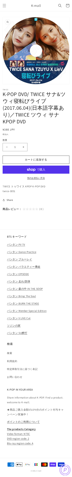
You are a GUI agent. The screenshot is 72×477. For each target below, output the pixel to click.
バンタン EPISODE (18, 274)
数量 (5, 140)
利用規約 (12, 361)
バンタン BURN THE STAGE (23, 303)
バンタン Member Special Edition (26, 310)
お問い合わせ (14, 377)
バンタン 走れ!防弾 (18, 281)
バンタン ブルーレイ (19, 259)
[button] (4, 5)
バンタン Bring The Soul (21, 296)
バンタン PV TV (16, 244)
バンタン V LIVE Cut (19, 318)
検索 (9, 353)
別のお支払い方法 (36, 178)
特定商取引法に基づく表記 (22, 369)
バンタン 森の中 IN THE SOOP (25, 288)
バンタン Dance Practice (21, 252)
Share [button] (10, 200)
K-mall (39, 471)
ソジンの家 (14, 325)
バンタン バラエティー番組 (23, 266)
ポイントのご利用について (23, 421)
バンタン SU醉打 (17, 333)
